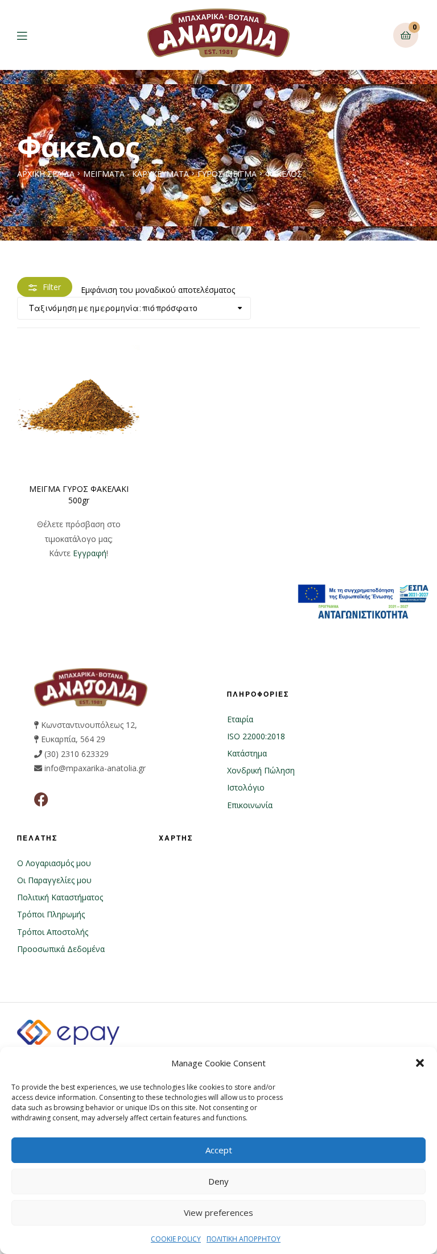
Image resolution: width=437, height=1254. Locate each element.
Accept (218, 1150)
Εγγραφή (89, 553)
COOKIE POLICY (176, 1239)
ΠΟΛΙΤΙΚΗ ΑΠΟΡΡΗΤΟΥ (244, 1239)
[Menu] (30, 35)
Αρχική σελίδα (46, 173)
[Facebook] (41, 799)
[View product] (78, 406)
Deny (218, 1181)
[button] (420, 1063)
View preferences (218, 1212)
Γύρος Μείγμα (227, 173)
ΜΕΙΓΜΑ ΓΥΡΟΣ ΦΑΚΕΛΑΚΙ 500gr (79, 494)
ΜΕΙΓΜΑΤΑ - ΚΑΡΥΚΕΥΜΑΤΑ (136, 173)
